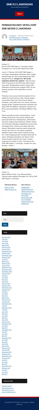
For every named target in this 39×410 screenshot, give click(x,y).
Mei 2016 (4, 342)
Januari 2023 (6, 302)
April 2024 (5, 281)
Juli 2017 (4, 332)
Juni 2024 (5, 277)
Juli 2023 (4, 291)
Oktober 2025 (6, 253)
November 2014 (6, 366)
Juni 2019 (5, 316)
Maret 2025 (5, 261)
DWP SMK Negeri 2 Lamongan (18, 37)
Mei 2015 (4, 364)
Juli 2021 (4, 306)
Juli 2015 (4, 360)
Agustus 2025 (6, 257)
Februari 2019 (6, 322)
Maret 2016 (5, 346)
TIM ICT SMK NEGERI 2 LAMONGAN (19, 39)
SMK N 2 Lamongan (19, 4)
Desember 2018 (6, 324)
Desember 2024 (7, 267)
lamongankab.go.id (7, 388)
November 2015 (6, 352)
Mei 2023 (5, 295)
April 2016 (5, 344)
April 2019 (5, 320)
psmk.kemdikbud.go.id (9, 392)
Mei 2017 (4, 336)
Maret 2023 (5, 297)
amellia (13, 35)
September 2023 (7, 287)
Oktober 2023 (6, 285)
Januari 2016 (6, 350)
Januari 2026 (6, 249)
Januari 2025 (6, 265)
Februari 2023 (6, 299)
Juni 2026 (5, 241)
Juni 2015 (5, 362)
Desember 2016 (6, 338)
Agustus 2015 (6, 358)
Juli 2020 (4, 310)
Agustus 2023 (6, 289)
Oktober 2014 (6, 368)
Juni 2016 (5, 340)
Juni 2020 (5, 312)
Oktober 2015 (6, 354)
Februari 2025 (6, 263)
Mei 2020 (5, 314)
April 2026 (5, 243)
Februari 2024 (6, 283)
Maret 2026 (5, 245)
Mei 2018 (4, 328)
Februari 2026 (6, 247)
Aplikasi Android (7, 386)
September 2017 (7, 330)
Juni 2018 (5, 326)
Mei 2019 (4, 318)
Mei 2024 (5, 279)
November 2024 (7, 269)
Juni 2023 (5, 293)
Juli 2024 (4, 275)
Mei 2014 (4, 374)
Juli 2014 (4, 370)
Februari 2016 (6, 348)
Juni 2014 (5, 372)
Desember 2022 (7, 303)
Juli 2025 (4, 259)
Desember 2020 (7, 308)
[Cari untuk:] (14, 219)
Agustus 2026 (6, 237)
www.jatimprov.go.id (8, 390)
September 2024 (7, 271)
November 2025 (7, 251)
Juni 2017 (5, 334)
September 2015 (7, 356)
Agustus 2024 (6, 273)
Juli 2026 (4, 239)
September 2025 (7, 255)
